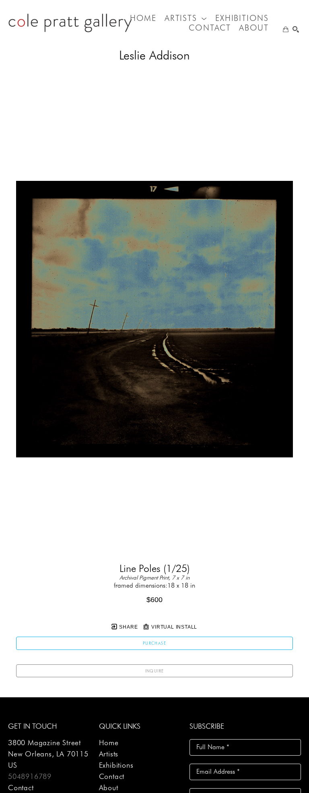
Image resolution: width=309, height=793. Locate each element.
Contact (21, 787)
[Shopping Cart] (285, 29)
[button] (186, 18)
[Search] (296, 29)
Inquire (154, 670)
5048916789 (30, 776)
